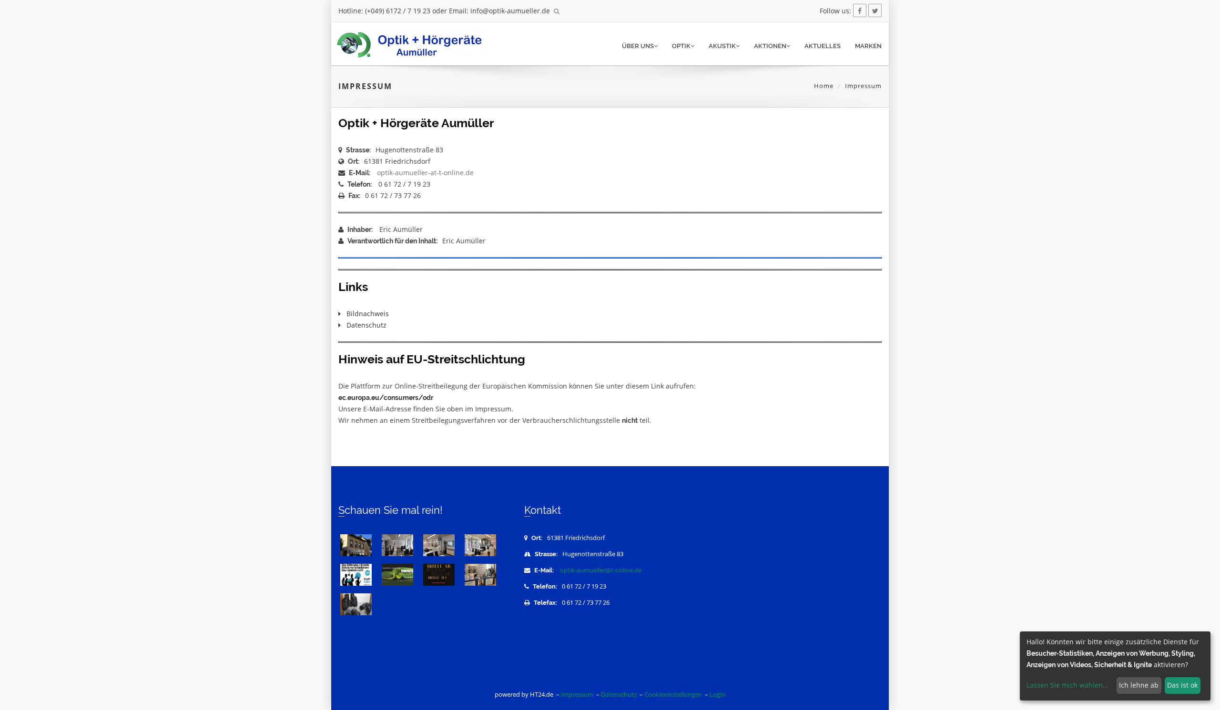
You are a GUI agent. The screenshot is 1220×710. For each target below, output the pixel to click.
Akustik (722, 46)
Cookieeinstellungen (673, 694)
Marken (868, 46)
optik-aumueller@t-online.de (600, 570)
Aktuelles (822, 46)
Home (824, 85)
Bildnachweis (365, 313)
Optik (681, 46)
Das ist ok (1182, 685)
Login (717, 694)
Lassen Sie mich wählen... (1067, 685)
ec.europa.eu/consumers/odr (385, 397)
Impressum (577, 694)
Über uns (638, 46)
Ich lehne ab (1139, 685)
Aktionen (770, 46)
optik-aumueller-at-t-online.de (425, 172)
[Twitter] (875, 10)
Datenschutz (363, 325)
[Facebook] (859, 10)
